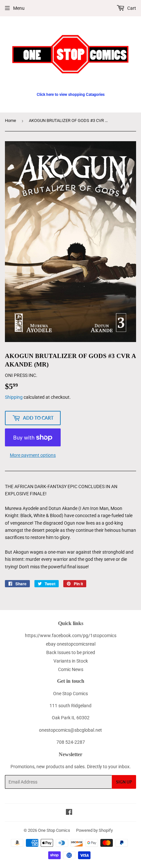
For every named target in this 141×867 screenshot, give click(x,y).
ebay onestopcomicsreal (70, 644)
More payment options (33, 455)
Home (10, 120)
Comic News (70, 669)
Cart (131, 8)
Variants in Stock (70, 661)
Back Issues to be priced (70, 652)
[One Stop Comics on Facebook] (69, 812)
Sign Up (124, 782)
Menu (19, 8)
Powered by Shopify (94, 830)
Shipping (14, 397)
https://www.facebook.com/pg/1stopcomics (70, 635)
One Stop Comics (54, 830)
